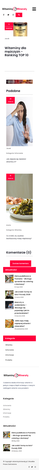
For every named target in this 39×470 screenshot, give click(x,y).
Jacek (7, 39)
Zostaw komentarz (20, 263)
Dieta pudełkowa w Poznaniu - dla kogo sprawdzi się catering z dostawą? (24, 280)
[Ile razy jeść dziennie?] (19, 82)
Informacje (9, 355)
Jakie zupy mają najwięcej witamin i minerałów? (23, 323)
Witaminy (18, 230)
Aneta (8, 225)
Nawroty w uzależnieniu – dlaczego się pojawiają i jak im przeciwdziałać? (22, 307)
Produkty (8, 360)
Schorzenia (19, 153)
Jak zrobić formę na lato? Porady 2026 (23, 293)
